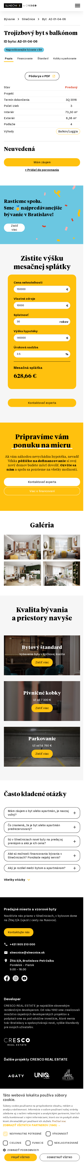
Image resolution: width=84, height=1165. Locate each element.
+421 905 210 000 (22, 944)
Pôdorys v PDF (39, 76)
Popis (9, 58)
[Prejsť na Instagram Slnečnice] (16, 978)
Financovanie (25, 58)
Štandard (43, 58)
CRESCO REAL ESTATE (20, 1005)
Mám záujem (42, 162)
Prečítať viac (59, 1121)
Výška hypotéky (26, 331)
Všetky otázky (14, 879)
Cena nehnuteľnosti (28, 282)
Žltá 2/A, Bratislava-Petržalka (32, 960)
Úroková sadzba (26, 347)
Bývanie (9, 19)
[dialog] (42, 1127)
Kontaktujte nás (18, 932)
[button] (42, 1125)
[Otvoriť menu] (77, 5)
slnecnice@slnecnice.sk (27, 952)
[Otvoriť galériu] (22, 547)
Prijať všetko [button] (20, 1157)
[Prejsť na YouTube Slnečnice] (24, 978)
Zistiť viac (42, 662)
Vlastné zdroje (24, 298)
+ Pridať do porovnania (42, 169)
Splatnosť (21, 315)
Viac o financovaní (42, 491)
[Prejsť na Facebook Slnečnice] (7, 978)
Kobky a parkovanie (64, 58)
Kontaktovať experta (42, 402)
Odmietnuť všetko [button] (59, 1157)
